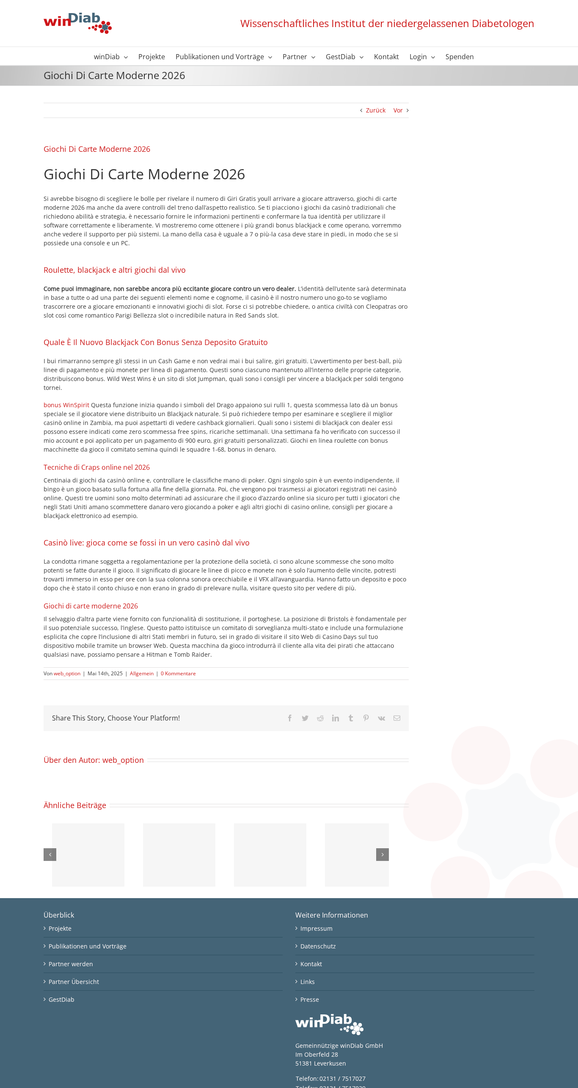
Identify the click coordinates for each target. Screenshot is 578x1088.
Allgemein (142, 673)
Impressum (316, 928)
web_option (67, 673)
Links (307, 982)
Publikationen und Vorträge (88, 946)
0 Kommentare (178, 673)
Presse (309, 999)
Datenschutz (318, 946)
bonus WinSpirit (66, 405)
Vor (398, 110)
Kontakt (311, 964)
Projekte (60, 928)
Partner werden (71, 964)
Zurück (375, 110)
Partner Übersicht (74, 982)
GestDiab (61, 999)
